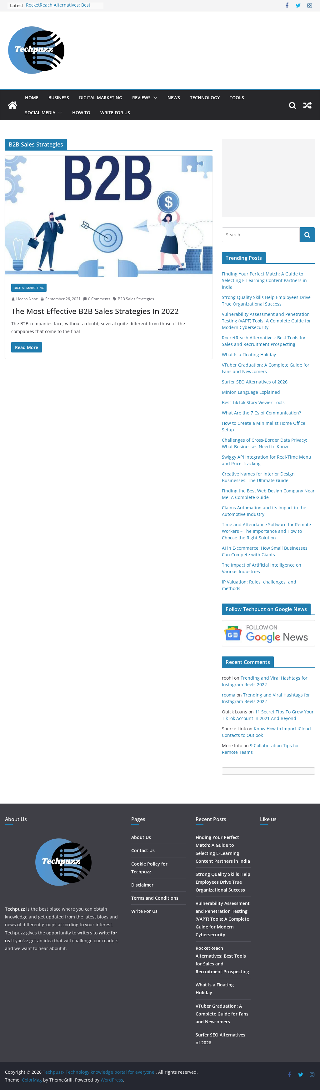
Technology (205, 97)
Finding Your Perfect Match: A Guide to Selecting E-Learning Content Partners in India (264, 280)
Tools (237, 97)
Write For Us (115, 113)
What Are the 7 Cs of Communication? (261, 413)
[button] (154, 97)
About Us (141, 837)
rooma (228, 695)
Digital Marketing (100, 97)
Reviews (141, 97)
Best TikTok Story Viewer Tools (253, 402)
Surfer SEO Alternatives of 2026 (255, 382)
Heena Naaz (27, 298)
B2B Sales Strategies (136, 298)
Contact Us (143, 850)
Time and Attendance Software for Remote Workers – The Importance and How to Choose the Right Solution (266, 531)
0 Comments (99, 298)
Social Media (40, 113)
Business (58, 97)
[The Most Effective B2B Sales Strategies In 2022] (108, 216)
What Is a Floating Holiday (249, 354)
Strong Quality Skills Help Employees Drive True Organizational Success (223, 882)
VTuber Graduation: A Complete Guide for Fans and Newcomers (222, 1014)
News (174, 97)
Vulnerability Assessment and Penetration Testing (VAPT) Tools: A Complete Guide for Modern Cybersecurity (266, 320)
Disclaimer (142, 885)
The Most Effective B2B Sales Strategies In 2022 (95, 311)
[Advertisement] (268, 178)
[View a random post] (307, 105)
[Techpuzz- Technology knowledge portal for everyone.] (12, 105)
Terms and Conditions (154, 898)
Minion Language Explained (251, 392)
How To (81, 113)
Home (31, 97)
